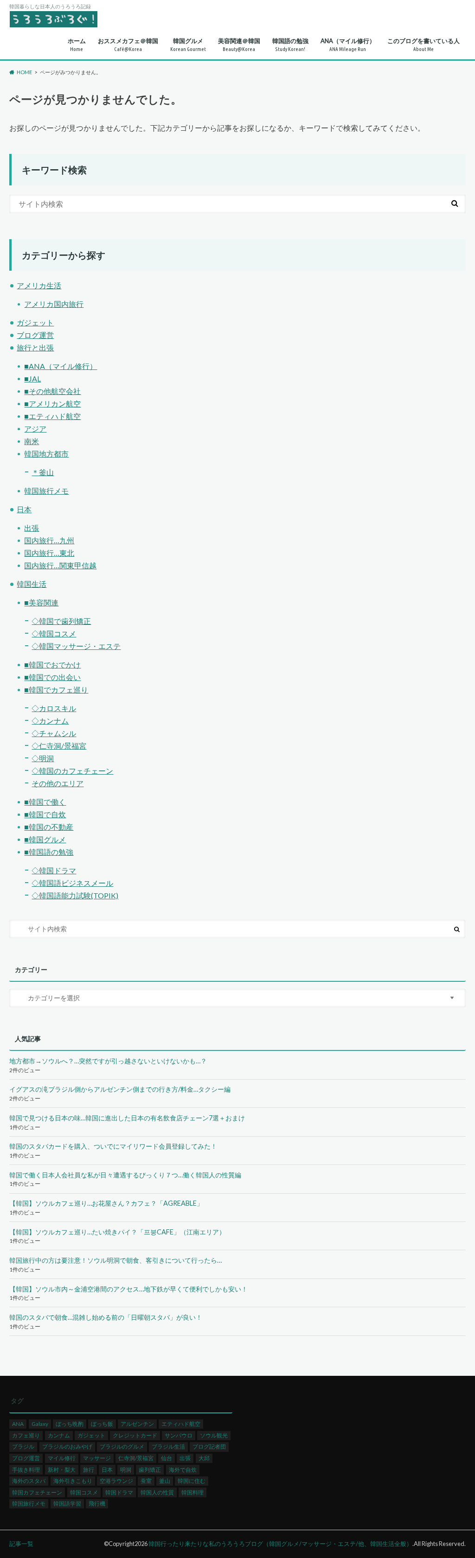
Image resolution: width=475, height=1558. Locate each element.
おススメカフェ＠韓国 (128, 44)
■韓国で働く (45, 801)
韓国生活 (31, 583)
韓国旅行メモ (46, 490)
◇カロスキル (54, 708)
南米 (31, 441)
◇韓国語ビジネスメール (72, 882)
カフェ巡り (26, 1435)
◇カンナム (50, 720)
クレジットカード (135, 1435)
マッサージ (97, 1458)
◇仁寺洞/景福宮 (59, 745)
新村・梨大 (62, 1469)
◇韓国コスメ (54, 633)
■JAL (32, 378)
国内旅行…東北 (49, 552)
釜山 (164, 1480)
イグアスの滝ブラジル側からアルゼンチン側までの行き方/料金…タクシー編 (120, 1089)
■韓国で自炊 (45, 814)
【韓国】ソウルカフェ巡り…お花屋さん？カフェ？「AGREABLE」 (106, 1203)
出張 (31, 527)
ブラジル (23, 1446)
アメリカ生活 (39, 285)
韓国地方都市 (46, 453)
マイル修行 (62, 1458)
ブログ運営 (35, 335)
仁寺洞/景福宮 (136, 1458)
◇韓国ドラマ (54, 870)
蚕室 (146, 1480)
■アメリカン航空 (52, 403)
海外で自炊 (183, 1469)
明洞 (125, 1469)
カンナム (59, 1435)
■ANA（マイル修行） (60, 366)
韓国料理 (192, 1492)
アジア (35, 428)
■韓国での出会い (52, 677)
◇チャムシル (54, 733)
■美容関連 (41, 602)
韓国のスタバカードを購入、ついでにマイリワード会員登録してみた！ (113, 1146)
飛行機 (97, 1503)
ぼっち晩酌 (69, 1423)
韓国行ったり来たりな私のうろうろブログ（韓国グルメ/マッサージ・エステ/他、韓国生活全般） (280, 1543)
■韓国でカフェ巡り (56, 689)
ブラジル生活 (168, 1446)
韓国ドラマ (119, 1492)
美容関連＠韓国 (239, 44)
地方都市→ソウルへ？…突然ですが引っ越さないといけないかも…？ (108, 1061)
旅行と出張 (35, 347)
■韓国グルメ (45, 839)
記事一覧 (21, 1543)
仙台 (166, 1458)
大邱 (204, 1458)
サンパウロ (179, 1435)
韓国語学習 (67, 1503)
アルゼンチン (137, 1423)
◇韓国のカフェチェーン (72, 770)
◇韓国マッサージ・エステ (76, 646)
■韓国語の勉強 (48, 851)
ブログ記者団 (209, 1446)
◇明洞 (43, 758)
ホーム (77, 44)
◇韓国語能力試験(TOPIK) (75, 895)
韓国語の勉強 (290, 44)
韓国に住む (191, 1480)
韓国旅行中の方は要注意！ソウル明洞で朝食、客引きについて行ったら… (115, 1260)
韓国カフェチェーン (37, 1492)
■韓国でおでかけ (52, 664)
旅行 (88, 1469)
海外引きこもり (72, 1480)
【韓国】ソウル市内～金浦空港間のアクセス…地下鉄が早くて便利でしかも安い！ (128, 1289)
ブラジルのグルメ (122, 1446)
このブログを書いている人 (423, 44)
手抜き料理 (26, 1469)
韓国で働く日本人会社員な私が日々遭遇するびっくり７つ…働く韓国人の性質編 (125, 1175)
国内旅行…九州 (49, 540)
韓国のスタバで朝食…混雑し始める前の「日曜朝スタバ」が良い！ (105, 1317)
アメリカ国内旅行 (53, 303)
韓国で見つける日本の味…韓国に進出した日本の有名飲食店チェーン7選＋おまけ (127, 1118)
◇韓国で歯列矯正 (61, 621)
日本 (24, 509)
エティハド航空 (180, 1423)
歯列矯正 (150, 1469)
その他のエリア (57, 783)
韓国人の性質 (157, 1492)
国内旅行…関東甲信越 (60, 565)
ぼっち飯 (102, 1423)
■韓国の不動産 (48, 826)
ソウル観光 (214, 1435)
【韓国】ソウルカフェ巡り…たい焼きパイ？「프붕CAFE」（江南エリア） (117, 1232)
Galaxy (40, 1423)
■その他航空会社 (52, 391)
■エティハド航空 (52, 416)
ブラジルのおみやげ (67, 1446)
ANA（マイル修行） (348, 44)
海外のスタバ (28, 1480)
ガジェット (35, 322)
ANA (18, 1423)
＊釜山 (43, 472)
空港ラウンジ (116, 1480)
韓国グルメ (188, 44)
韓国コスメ (84, 1492)
